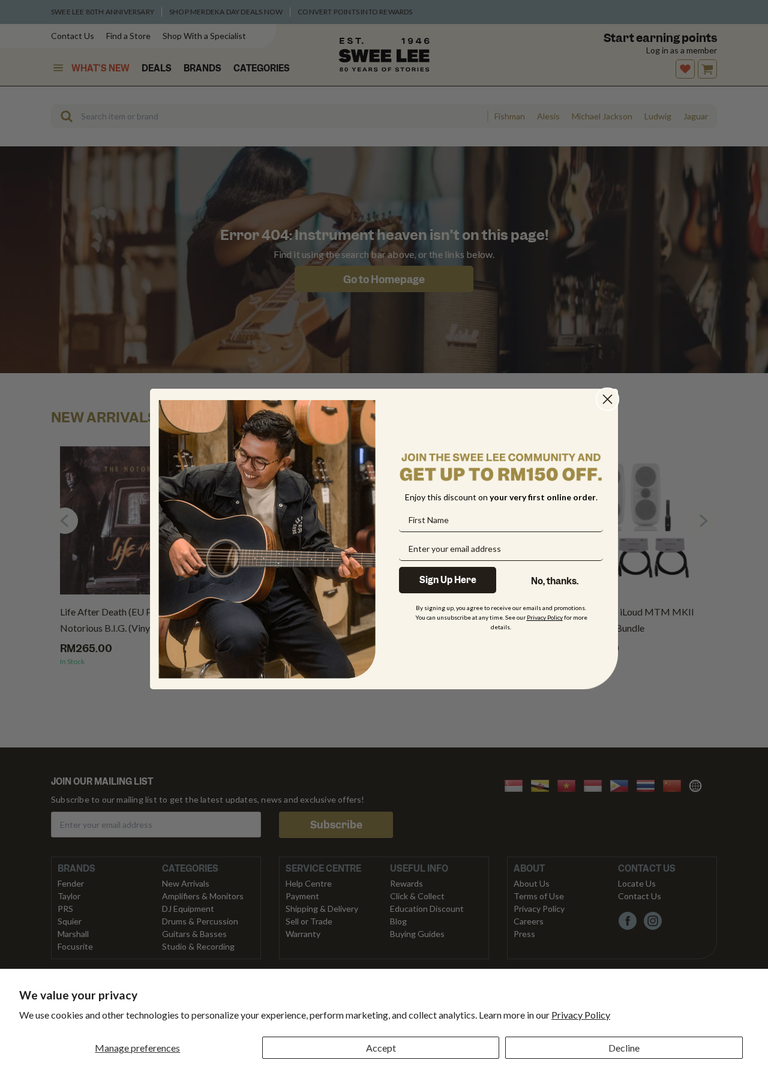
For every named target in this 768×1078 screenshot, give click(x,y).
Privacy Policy (580, 1014)
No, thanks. (554, 581)
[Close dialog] (607, 399)
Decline (624, 1047)
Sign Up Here (447, 580)
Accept (381, 1047)
